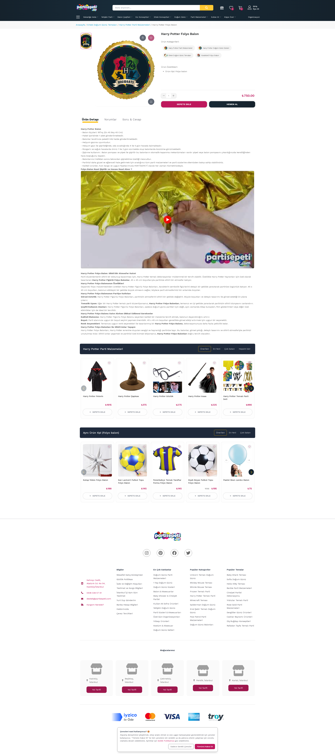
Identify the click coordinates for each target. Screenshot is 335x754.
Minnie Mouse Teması (201, 587)
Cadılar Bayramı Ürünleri (239, 617)
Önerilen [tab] (204, 349)
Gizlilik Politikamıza (166, 741)
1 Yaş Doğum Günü (162, 583)
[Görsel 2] (170, 391)
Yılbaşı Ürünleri (161, 621)
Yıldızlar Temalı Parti (237, 600)
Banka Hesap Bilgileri (127, 604)
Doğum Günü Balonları (201, 624)
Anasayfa (80, 25)
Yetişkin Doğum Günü (164, 608)
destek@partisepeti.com (99, 598)
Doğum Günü (180, 17)
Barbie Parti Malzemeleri (239, 588)
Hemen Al (232, 104)
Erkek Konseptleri (161, 17)
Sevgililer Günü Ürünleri (239, 612)
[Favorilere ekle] (151, 38)
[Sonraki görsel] (178, 376)
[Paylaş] (143, 38)
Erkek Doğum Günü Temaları (102, 25)
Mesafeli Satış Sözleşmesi (130, 575)
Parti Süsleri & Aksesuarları (167, 612)
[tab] (90, 119)
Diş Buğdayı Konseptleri (239, 621)
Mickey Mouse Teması (201, 583)
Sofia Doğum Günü (236, 579)
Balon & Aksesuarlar (163, 591)
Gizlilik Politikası (125, 579)
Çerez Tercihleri (125, 613)
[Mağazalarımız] (222, 7)
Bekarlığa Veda (89, 17)
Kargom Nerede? (95, 604)
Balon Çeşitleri (124, 17)
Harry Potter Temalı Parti (202, 596)
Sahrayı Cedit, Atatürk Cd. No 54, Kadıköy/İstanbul (96, 583)
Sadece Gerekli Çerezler (181, 746)
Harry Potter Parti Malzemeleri (134, 25)
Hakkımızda (123, 609)
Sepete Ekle (184, 104)
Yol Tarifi (96, 689)
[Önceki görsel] (156, 376)
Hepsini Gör (244, 349)
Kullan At (215, 17)
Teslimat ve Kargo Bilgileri (130, 588)
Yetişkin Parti (106, 17)
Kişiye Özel (229, 17)
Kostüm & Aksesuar (163, 625)
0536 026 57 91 (94, 593)
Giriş (255, 6)
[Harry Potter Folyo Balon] (86, 41)
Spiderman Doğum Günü (202, 604)
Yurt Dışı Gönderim (126, 600)
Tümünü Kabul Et (205, 746)
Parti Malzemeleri (198, 17)
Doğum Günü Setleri (163, 630)
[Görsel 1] (166, 391)
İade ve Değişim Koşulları (129, 584)
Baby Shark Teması (236, 575)
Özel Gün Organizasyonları (166, 617)
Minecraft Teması (199, 600)
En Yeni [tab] (216, 349)
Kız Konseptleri (142, 17)
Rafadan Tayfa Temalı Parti (240, 625)
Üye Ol (256, 9)
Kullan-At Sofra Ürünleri (165, 603)
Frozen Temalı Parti (200, 591)
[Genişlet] (151, 102)
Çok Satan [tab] (229, 349)
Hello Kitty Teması (236, 584)
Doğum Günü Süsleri (164, 587)
